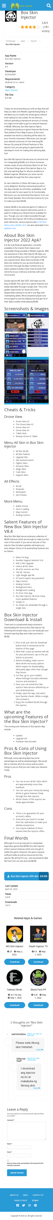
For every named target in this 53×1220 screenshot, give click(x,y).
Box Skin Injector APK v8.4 (28, 876)
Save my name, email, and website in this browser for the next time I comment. (25, 1164)
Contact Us (38, 1195)
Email (9, 1152)
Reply (38, 1049)
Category (10, 86)
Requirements (12, 79)
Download (14, 961)
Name (9, 1144)
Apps (23, 41)
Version (9, 63)
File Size (9, 94)
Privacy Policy (20, 1200)
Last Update (11, 885)
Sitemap (35, 1200)
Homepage (10, 41)
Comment (10, 1120)
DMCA (25, 1195)
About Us (14, 1195)
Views (8, 893)
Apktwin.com (10, 228)
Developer (10, 71)
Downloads (11, 902)
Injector (34, 41)
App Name (10, 55)
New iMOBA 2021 (18, 225)
